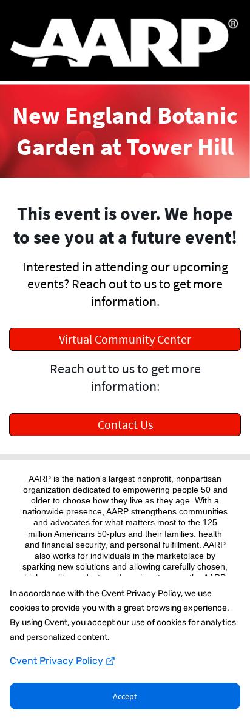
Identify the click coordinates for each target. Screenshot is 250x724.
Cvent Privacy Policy (58, 660)
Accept (125, 696)
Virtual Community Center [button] (125, 339)
